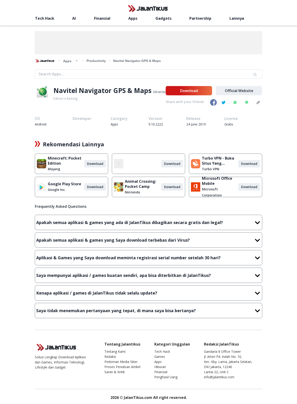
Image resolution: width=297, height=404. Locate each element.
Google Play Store (64, 183)
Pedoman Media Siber (121, 361)
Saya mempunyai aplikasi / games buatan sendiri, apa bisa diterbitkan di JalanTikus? (123, 275)
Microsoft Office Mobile (217, 181)
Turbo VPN (210, 169)
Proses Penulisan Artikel (122, 367)
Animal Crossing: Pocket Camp (140, 184)
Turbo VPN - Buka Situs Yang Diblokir (218, 161)
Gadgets (163, 18)
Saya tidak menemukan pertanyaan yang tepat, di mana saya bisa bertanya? (116, 310)
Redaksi (110, 356)
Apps (132, 18)
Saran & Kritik (114, 372)
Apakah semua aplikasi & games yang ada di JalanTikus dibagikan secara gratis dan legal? (129, 222)
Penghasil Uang (166, 377)
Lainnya (236, 18)
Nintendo (132, 192)
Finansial (102, 18)
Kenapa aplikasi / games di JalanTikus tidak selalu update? (96, 293)
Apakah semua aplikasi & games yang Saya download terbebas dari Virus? (113, 240)
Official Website (239, 90)
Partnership (200, 18)
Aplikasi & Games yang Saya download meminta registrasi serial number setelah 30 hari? (128, 257)
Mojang (54, 169)
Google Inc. (57, 189)
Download (189, 90)
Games (159, 356)
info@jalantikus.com (219, 377)
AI (74, 18)
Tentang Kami (115, 351)
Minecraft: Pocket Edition (64, 161)
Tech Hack (44, 18)
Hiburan (160, 367)
